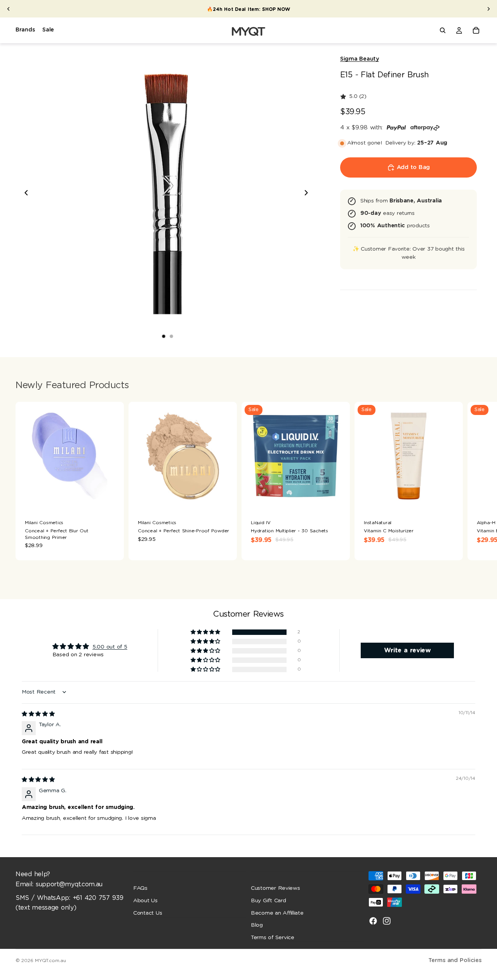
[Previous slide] (8, 8)
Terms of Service (272, 937)
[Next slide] (488, 8)
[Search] (442, 30)
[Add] (112, 498)
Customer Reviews (275, 888)
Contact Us (147, 912)
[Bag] (476, 30)
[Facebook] (373, 921)
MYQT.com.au (50, 960)
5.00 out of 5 (109, 647)
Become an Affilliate (277, 912)
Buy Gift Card (268, 900)
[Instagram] (386, 921)
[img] (38, 714)
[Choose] (225, 498)
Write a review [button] (407, 650)
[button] (206, 632)
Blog (257, 925)
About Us (145, 900)
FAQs (140, 888)
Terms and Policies (454, 960)
